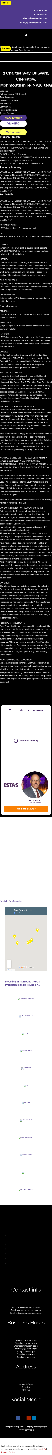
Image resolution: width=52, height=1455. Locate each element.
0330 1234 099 (40, 10)
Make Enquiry (13, 117)
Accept (4, 1452)
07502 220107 (40, 14)
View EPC (13, 123)
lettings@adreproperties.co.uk (33, 22)
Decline (12, 1452)
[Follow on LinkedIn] (34, 1418)
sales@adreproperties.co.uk (34, 18)
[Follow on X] (23, 1418)
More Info (41, 1449)
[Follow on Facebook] (18, 1418)
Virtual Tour (13, 132)
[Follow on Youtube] (29, 1418)
